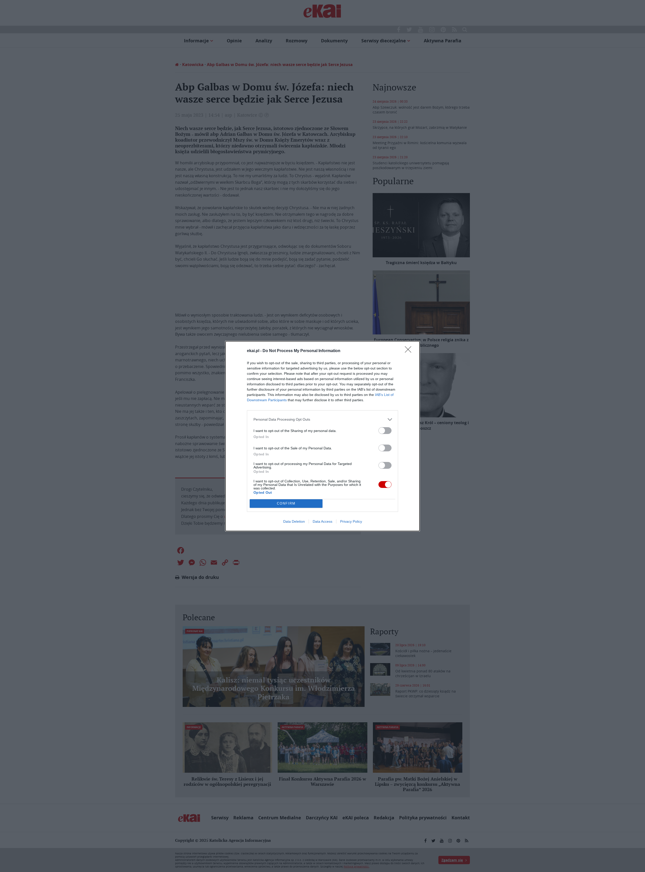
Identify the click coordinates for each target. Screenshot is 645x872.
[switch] (385, 430)
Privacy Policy (351, 521)
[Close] (409, 351)
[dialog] (322, 436)
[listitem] (322, 419)
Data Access (322, 521)
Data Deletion (294, 521)
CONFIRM (286, 503)
